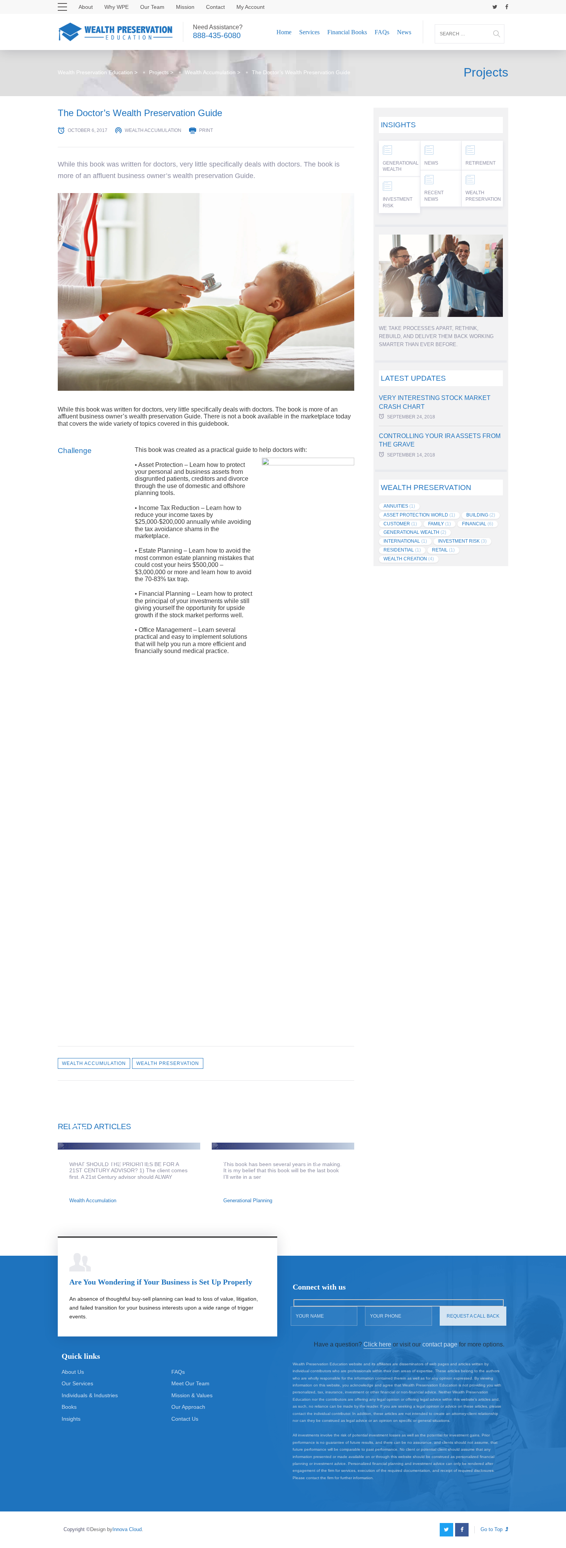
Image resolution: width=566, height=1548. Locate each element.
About (86, 7)
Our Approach (188, 1407)
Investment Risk (397, 202)
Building (480, 515)
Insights (71, 1419)
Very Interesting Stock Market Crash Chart (435, 402)
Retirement (481, 163)
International (405, 541)
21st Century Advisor (111, 1159)
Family (439, 524)
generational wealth (414, 532)
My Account (250, 7)
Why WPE (116, 7)
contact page (439, 1344)
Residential (402, 550)
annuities (399, 506)
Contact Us (184, 1419)
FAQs (382, 32)
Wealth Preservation (167, 1063)
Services (309, 32)
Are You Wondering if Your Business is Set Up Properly (160, 1282)
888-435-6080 (217, 35)
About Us (73, 1372)
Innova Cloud (127, 1529)
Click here (377, 1344)
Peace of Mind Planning (271, 1159)
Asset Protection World (419, 515)
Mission (185, 7)
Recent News (434, 196)
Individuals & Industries (90, 1395)
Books (69, 1407)
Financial (477, 524)
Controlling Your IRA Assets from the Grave (440, 440)
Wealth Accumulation (153, 130)
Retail (443, 550)
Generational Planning (247, 1200)
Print (206, 130)
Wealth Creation (408, 559)
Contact (215, 7)
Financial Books (347, 32)
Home (283, 32)
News (404, 32)
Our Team (152, 7)
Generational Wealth (401, 166)
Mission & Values (192, 1395)
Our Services (77, 1383)
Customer (400, 524)
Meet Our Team (190, 1383)
